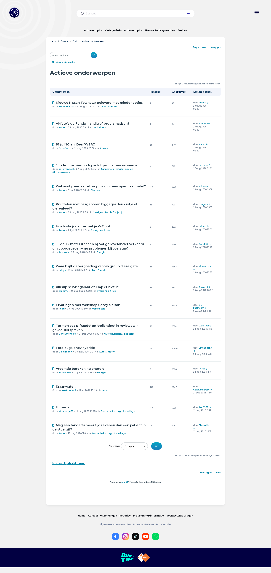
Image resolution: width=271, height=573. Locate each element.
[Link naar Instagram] (125, 536)
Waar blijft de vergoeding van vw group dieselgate (97, 266)
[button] (188, 13)
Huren (105, 390)
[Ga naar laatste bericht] (208, 102)
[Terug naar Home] (14, 13)
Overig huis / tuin (100, 230)
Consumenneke (68, 333)
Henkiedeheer (66, 106)
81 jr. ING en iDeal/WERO (75, 144)
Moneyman (205, 266)
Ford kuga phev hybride (75, 348)
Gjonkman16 (66, 351)
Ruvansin (64, 252)
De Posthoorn (198, 307)
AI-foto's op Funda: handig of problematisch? (92, 123)
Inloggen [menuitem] (215, 47)
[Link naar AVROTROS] (127, 557)
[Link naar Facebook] (115, 536)
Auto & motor (110, 106)
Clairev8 (63, 291)
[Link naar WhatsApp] (155, 536)
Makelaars (100, 127)
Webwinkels (98, 308)
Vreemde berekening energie (80, 369)
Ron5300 (203, 244)
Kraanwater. (66, 386)
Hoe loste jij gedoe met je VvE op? (83, 226)
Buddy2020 (65, 372)
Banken (103, 148)
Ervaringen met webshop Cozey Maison (88, 305)
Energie (101, 252)
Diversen (96, 190)
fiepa (62, 308)
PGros (202, 368)
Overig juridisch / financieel (119, 333)
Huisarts (62, 407)
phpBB (124, 482)
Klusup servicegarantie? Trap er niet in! (87, 287)
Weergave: (114, 445)
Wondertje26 (66, 411)
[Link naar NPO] (143, 557)
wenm (202, 144)
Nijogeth (203, 123)
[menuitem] (205, 472)
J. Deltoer (204, 325)
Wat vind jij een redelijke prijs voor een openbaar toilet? (101, 186)
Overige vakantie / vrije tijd (108, 212)
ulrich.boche (205, 347)
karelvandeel (66, 169)
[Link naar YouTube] (145, 536)
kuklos (202, 186)
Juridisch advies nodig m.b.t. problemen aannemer (97, 165)
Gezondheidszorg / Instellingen (118, 411)
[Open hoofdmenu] (257, 13)
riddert (202, 102)
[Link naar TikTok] (135, 536)
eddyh (62, 270)
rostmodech (69, 390)
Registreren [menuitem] (200, 47)
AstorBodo (65, 148)
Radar (62, 127)
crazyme (203, 165)
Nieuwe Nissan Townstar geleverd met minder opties (99, 103)
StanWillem (205, 425)
